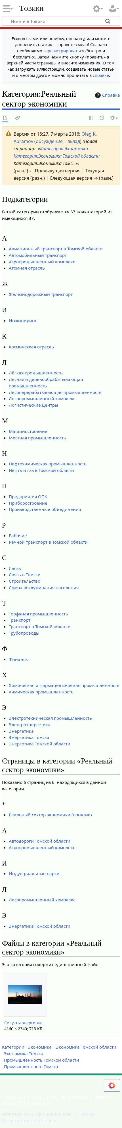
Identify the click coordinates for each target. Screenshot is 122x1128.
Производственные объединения (45, 509)
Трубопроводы (24, 633)
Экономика (40, 1047)
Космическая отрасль (31, 347)
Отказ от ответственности (29, 1120)
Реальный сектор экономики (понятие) (50, 814)
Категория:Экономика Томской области (57, 156)
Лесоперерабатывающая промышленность (55, 392)
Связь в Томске (24, 574)
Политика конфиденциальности (36, 1114)
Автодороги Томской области (39, 841)
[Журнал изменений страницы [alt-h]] (102, 118)
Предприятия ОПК (28, 496)
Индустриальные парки (34, 873)
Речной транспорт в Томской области (48, 542)
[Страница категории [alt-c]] (5, 118)
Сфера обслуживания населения (44, 587)
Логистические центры (33, 405)
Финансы (19, 659)
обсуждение (49, 141)
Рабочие (18, 535)
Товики (31, 8)
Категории (13, 1047)
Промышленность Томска (31, 1066)
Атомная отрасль (27, 268)
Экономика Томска (23, 1053)
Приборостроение (28, 503)
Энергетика (21, 731)
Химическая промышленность (41, 692)
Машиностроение (28, 431)
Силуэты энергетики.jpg (25, 1022)
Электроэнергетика (30, 724)
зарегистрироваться (63, 50)
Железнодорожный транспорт (41, 294)
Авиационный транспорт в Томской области (56, 248)
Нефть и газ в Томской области (41, 470)
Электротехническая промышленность (50, 718)
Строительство (24, 581)
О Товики (85, 1114)
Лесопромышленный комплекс (42, 398)
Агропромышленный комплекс (42, 261)
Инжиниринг (23, 320)
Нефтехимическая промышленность (48, 464)
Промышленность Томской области (41, 1060)
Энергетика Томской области (39, 744)
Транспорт (19, 620)
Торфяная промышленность (38, 614)
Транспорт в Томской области (40, 626)
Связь (15, 568)
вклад (74, 141)
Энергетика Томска (29, 737)
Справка (111, 95)
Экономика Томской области (86, 1047)
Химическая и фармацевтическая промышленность (64, 685)
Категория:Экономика (64, 149)
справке (101, 75)
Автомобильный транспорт (38, 255)
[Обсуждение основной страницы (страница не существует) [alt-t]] (18, 118)
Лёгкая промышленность (36, 373)
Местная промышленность (37, 438)
